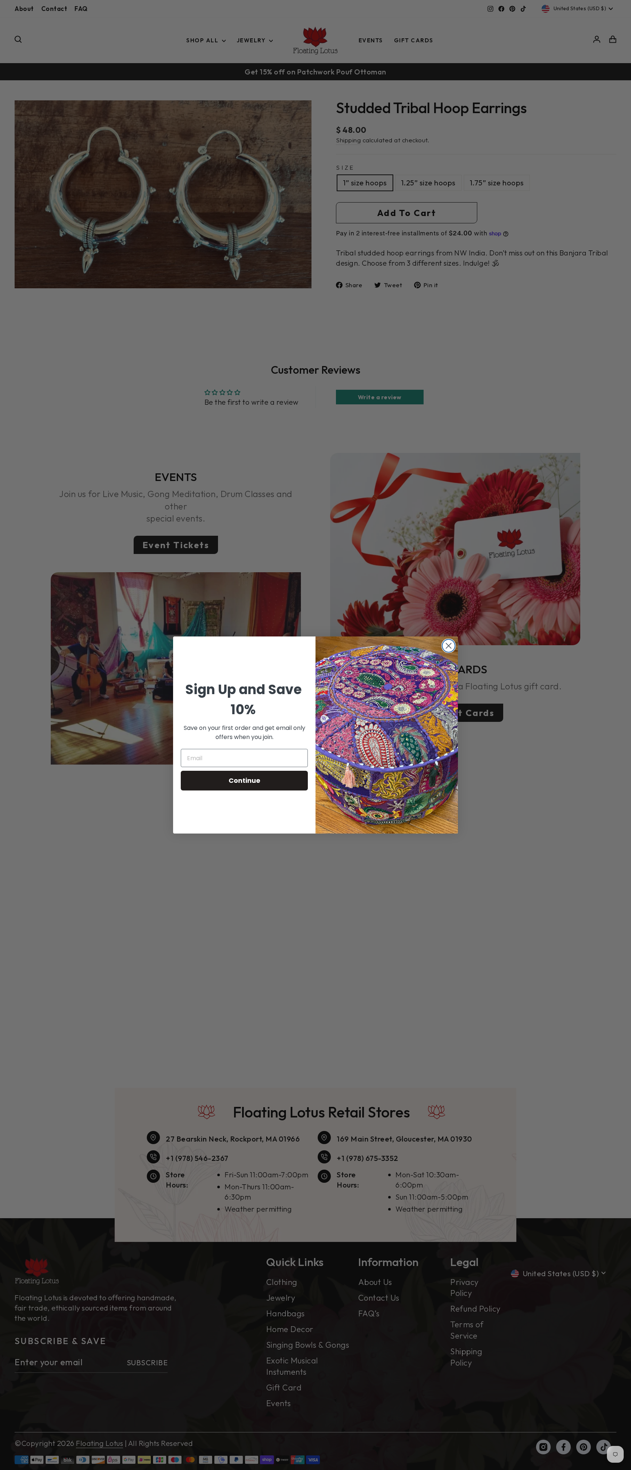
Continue (244, 780)
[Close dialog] (448, 645)
